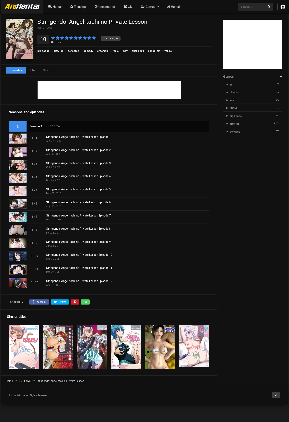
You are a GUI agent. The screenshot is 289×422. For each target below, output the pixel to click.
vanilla (168, 51)
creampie (103, 51)
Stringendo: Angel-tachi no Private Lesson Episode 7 (78, 215)
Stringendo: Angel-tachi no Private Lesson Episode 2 (78, 150)
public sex (138, 51)
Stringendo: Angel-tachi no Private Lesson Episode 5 (78, 189)
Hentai (57, 7)
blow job (58, 51)
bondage (235, 131)
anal (232, 100)
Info (32, 70)
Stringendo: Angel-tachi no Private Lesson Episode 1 (78, 136)
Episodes (16, 70)
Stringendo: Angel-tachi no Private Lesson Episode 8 (78, 228)
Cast (46, 70)
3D (130, 7)
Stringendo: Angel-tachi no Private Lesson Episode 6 (78, 202)
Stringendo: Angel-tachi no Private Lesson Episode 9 (78, 241)
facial (116, 51)
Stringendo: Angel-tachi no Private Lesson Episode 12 (79, 281)
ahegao (234, 92)
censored (73, 51)
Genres (151, 7)
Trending (80, 7)
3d (231, 84)
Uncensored (106, 7)
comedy (88, 51)
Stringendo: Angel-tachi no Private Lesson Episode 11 (79, 267)
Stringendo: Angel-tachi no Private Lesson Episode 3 (78, 163)
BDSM (233, 108)
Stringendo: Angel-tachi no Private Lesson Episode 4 (78, 176)
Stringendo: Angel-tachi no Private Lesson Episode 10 (79, 254)
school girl (154, 51)
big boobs (43, 51)
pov (125, 51)
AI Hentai (173, 7)
